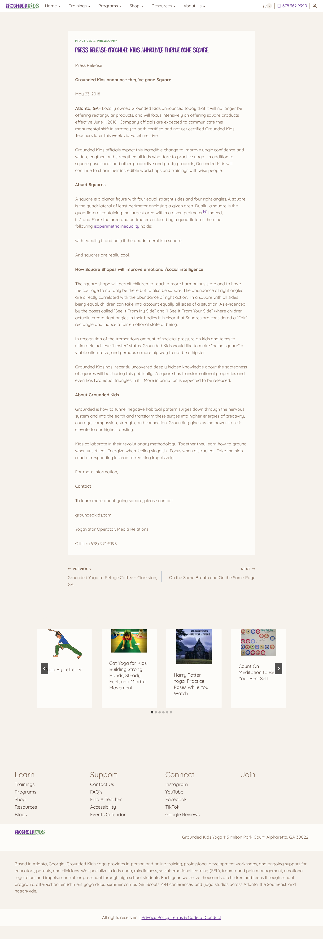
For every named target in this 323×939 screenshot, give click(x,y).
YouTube (174, 792)
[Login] (314, 6)
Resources (26, 807)
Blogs (21, 814)
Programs (25, 792)
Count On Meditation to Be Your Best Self (256, 672)
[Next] (278, 668)
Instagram (176, 784)
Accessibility (103, 807)
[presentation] (64, 644)
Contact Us (102, 784)
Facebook (176, 799)
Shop (20, 799)
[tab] (152, 712)
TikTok (172, 807)
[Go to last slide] (44, 668)
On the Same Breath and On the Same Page (212, 573)
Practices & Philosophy (96, 41)
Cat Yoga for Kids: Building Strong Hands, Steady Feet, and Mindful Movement (128, 675)
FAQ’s (96, 792)
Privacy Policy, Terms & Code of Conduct (181, 917)
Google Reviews (182, 814)
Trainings (25, 784)
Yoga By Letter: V (63, 669)
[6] (205, 211)
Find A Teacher (106, 799)
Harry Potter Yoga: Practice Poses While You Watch (191, 684)
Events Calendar (108, 814)
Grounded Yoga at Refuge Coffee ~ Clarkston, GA (112, 577)
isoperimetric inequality (117, 226)
